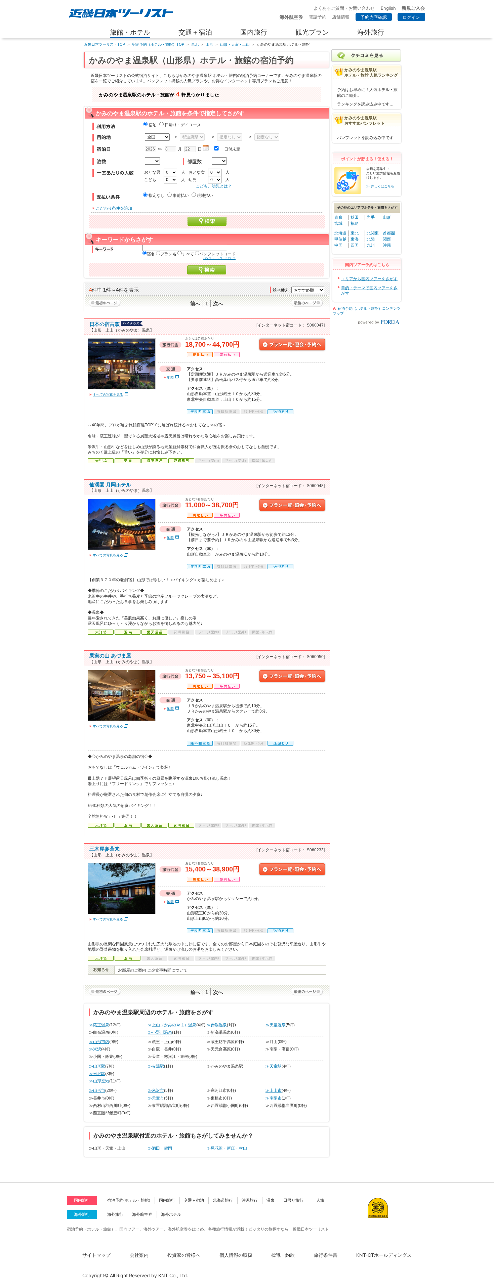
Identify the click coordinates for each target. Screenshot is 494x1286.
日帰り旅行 (293, 1200)
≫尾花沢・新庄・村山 (227, 1148)
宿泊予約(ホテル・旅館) (128, 1200)
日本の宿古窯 (104, 324)
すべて (188, 254)
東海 (355, 239)
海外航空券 (142, 1214)
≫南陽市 (273, 1098)
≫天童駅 (273, 1066)
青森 (338, 217)
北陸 (371, 239)
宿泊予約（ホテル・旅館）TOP (158, 44)
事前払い (181, 195)
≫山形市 (97, 1090)
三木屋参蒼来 (104, 849)
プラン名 (168, 254)
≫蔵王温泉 (99, 1025)
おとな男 (152, 172)
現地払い (205, 195)
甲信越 (340, 239)
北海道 (340, 233)
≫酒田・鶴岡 (160, 1148)
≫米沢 (95, 1049)
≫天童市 (156, 1098)
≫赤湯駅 (156, 1066)
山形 (209, 44)
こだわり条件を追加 (114, 208)
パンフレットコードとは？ (219, 258)
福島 (355, 223)
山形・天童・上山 (235, 44)
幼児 (193, 179)
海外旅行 (115, 1214)
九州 (371, 245)
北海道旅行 (223, 1200)
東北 (195, 44)
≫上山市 (273, 1090)
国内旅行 (167, 1200)
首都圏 (389, 233)
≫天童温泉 (275, 1025)
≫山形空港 (99, 1081)
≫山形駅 (97, 1066)
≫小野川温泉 (160, 1032)
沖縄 (387, 245)
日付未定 (232, 149)
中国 (338, 245)
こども (150, 179)
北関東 (373, 233)
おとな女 (197, 172)
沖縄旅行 (250, 1200)
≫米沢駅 (97, 1073)
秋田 (355, 217)
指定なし (157, 195)
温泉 (270, 1200)
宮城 (338, 223)
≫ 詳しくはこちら (380, 186)
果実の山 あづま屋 (110, 655)
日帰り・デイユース (183, 125)
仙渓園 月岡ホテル (110, 484)
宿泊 (153, 125)
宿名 (151, 254)
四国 (355, 245)
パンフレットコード (217, 254)
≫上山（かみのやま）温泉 (172, 1025)
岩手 (371, 217)
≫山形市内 (99, 1041)
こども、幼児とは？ (214, 186)
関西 (387, 239)
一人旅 (318, 1200)
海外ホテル (171, 1214)
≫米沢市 (156, 1090)
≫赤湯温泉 (217, 1025)
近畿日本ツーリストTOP (104, 44)
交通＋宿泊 (194, 1200)
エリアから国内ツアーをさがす (369, 278)
